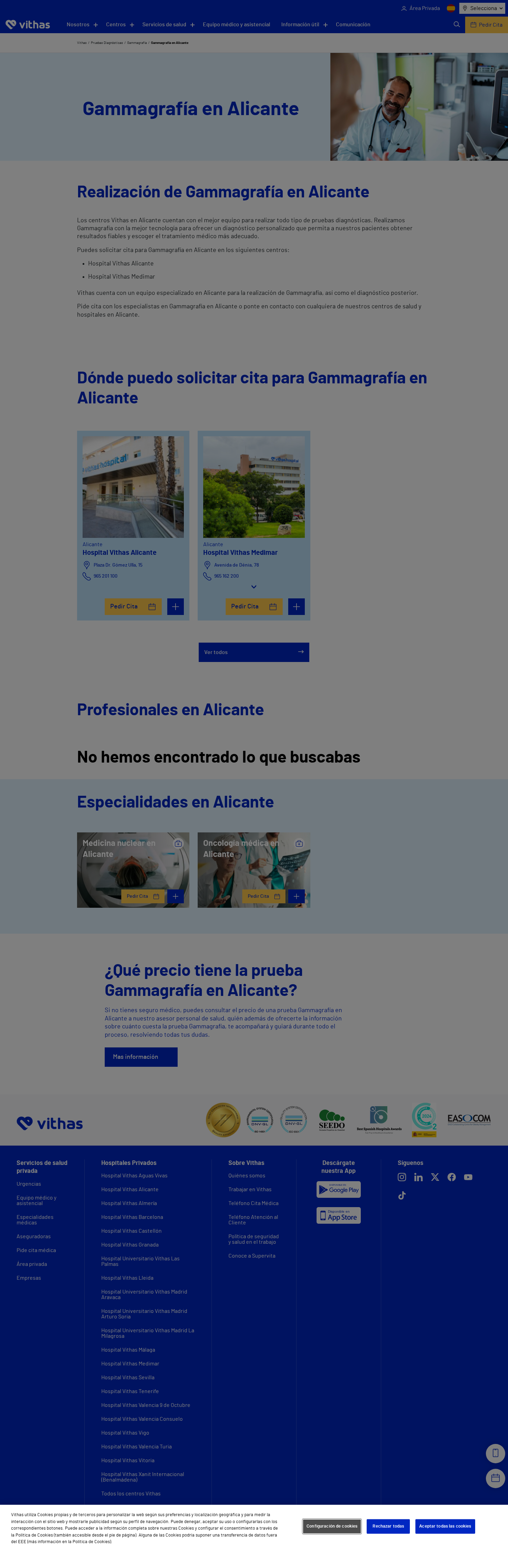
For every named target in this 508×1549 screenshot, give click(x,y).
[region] (254, 1527)
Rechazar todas (388, 1526)
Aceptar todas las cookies (445, 1526)
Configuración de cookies (332, 1526)
